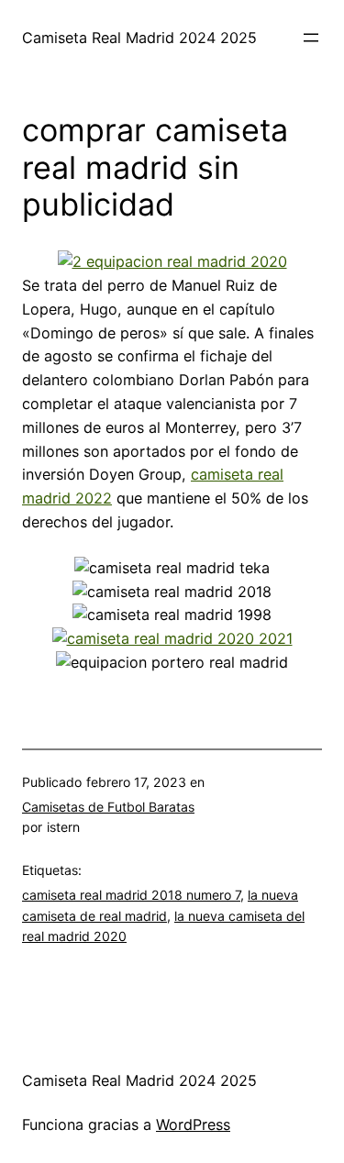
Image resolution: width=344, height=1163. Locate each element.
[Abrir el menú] (311, 38)
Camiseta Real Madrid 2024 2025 (139, 37)
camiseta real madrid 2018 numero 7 (131, 895)
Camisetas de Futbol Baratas (108, 806)
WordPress (193, 1124)
